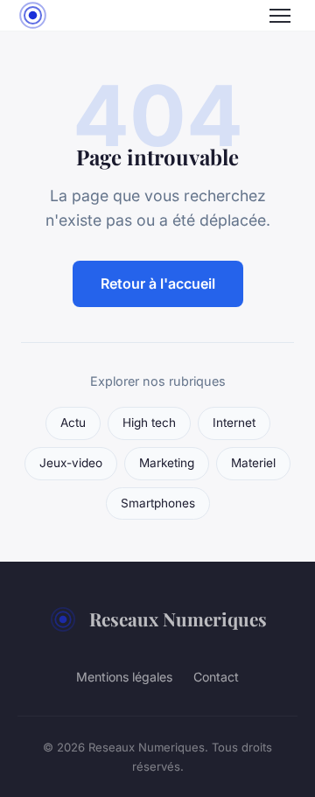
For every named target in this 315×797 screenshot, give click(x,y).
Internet (234, 423)
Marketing (166, 463)
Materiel (253, 463)
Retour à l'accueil (158, 283)
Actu (73, 423)
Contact (216, 676)
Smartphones (158, 503)
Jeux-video (70, 463)
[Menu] (280, 16)
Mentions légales (124, 676)
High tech (149, 423)
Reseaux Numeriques (178, 618)
